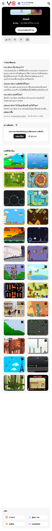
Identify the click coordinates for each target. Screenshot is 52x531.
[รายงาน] (21, 39)
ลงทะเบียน (20, 136)
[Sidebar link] (3, 3)
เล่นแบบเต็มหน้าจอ (26, 30)
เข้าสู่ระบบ (32, 136)
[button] (8, 112)
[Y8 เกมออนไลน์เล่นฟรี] (11, 3)
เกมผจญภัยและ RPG (18, 116)
